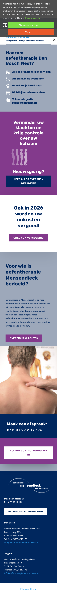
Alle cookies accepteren (31, 25)
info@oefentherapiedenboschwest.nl (25, 40)
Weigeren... (31, 32)
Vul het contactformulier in (28, 452)
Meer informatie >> (34, 18)
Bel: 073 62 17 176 (24, 430)
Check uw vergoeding (28, 237)
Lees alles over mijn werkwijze (28, 181)
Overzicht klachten (24, 338)
